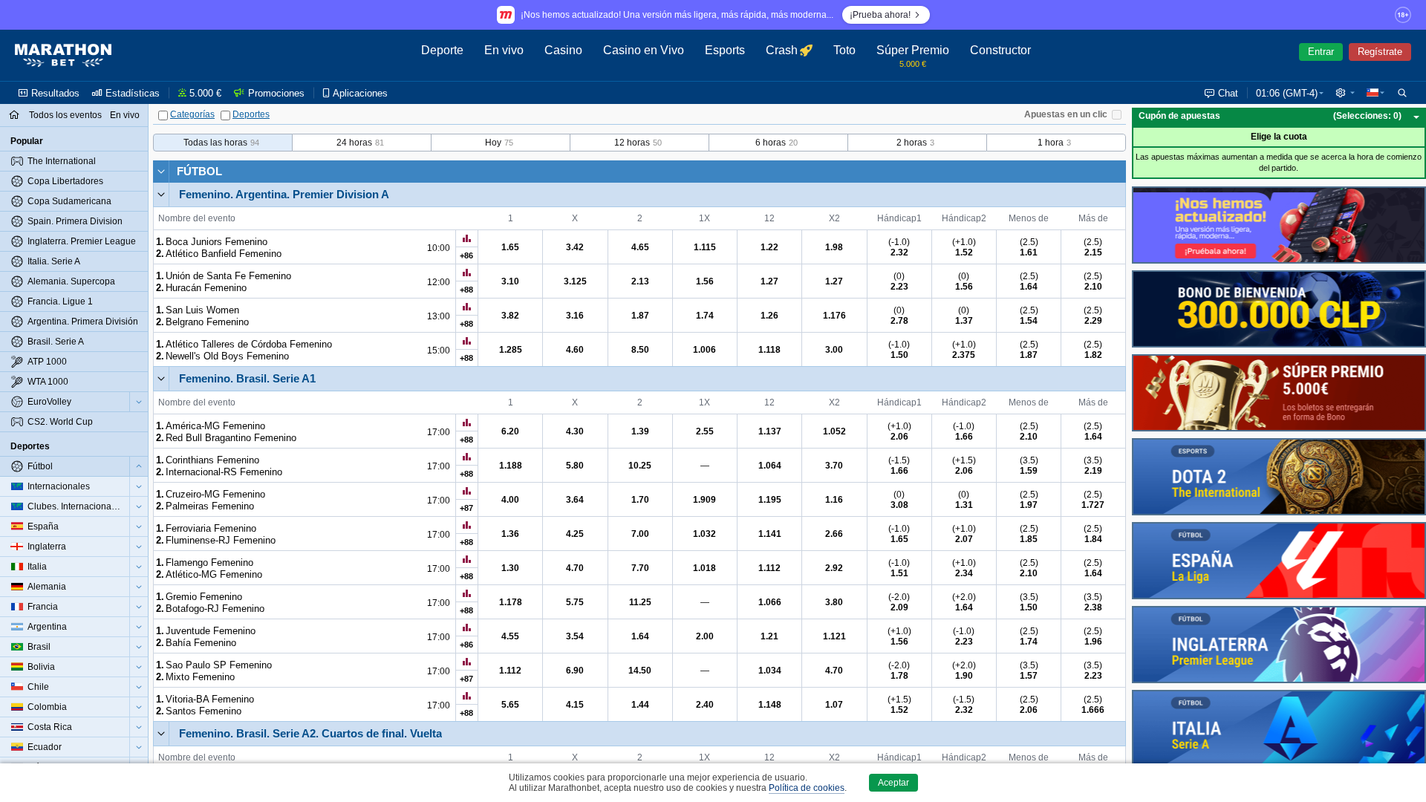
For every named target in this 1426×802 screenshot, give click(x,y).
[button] (1345, 93)
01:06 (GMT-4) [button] (1287, 93)
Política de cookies (806, 788)
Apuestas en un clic (1065, 114)
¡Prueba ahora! (880, 15)
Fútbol (199, 171)
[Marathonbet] (63, 56)
